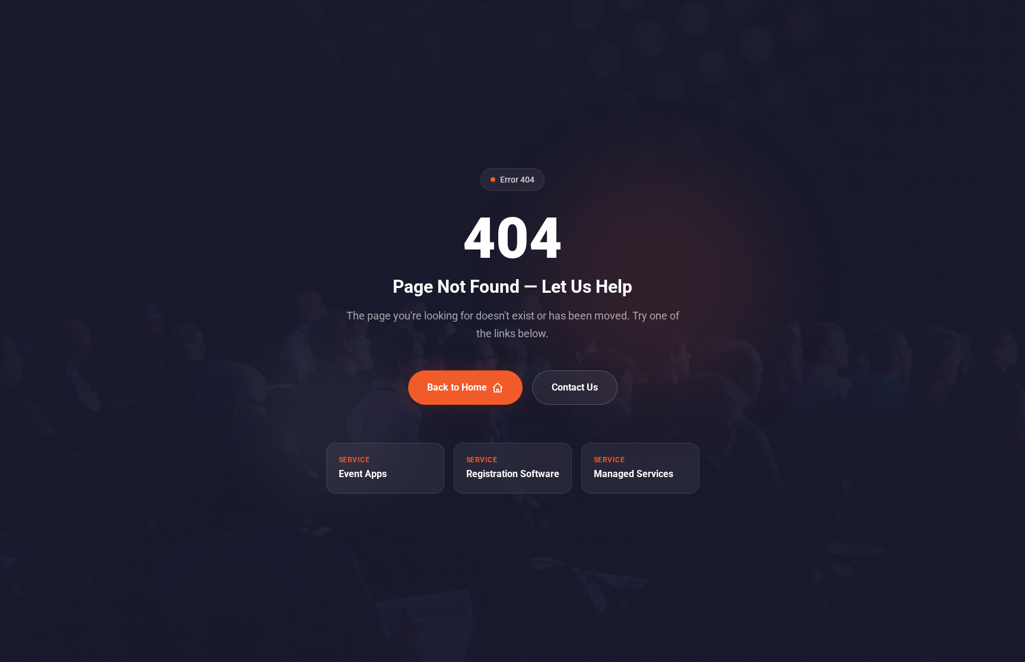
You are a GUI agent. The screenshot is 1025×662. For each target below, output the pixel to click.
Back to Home (457, 387)
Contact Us (575, 387)
